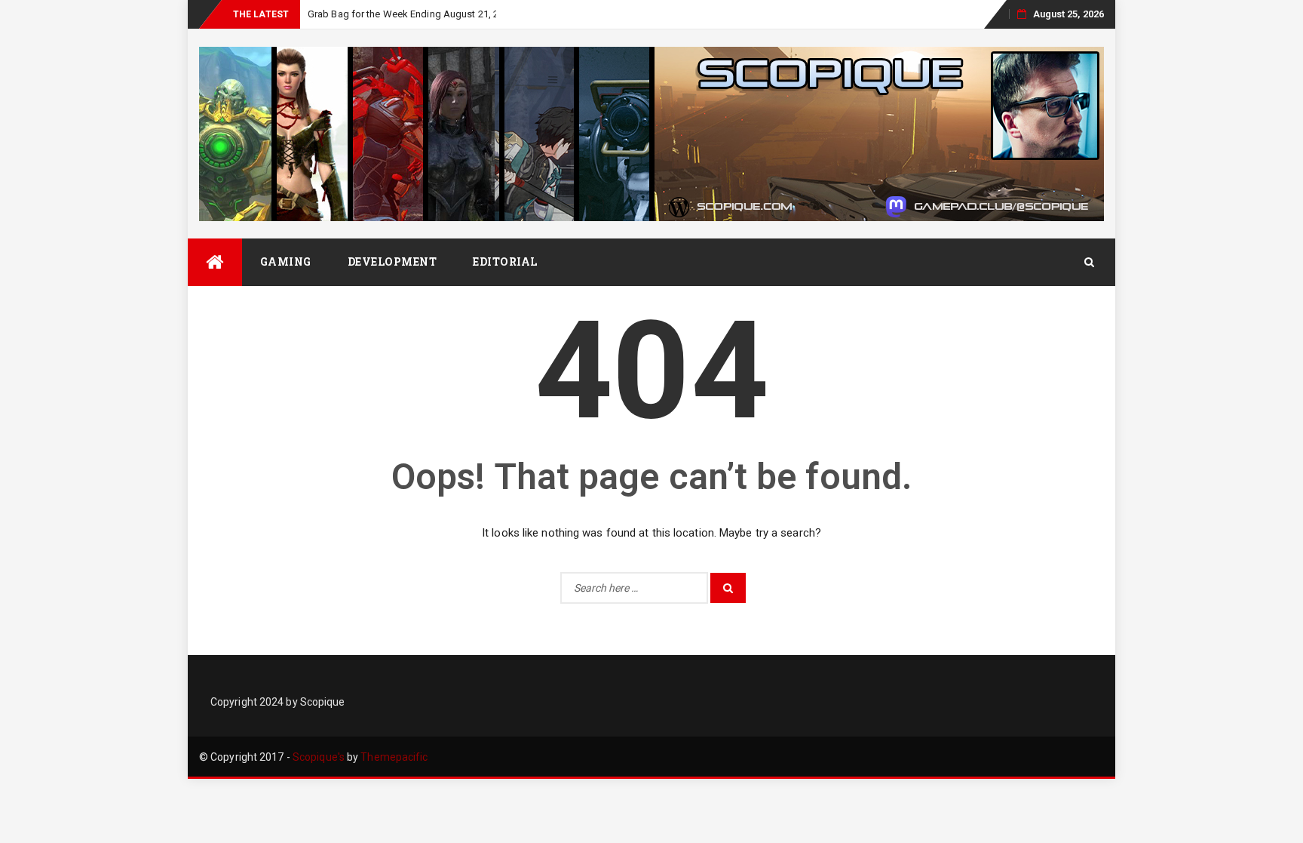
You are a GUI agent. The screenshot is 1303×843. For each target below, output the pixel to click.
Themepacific (394, 757)
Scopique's (319, 757)
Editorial (505, 261)
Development (392, 261)
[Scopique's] (215, 262)
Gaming (285, 261)
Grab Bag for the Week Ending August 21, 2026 (411, 14)
